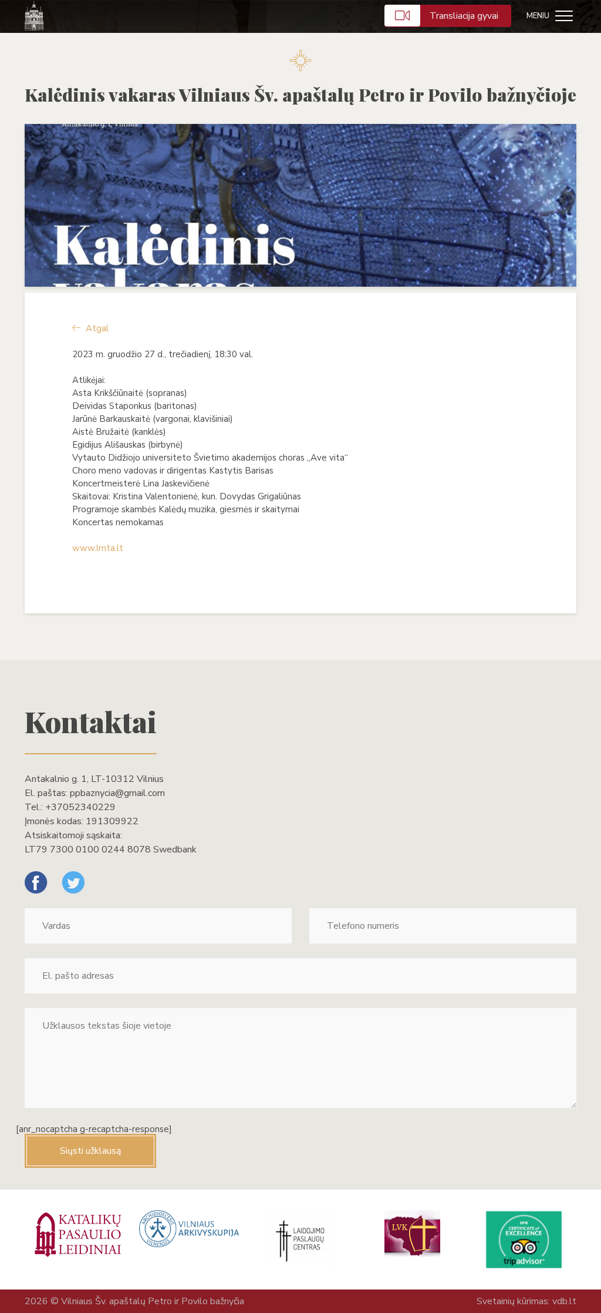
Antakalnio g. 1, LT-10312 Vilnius (94, 779)
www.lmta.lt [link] (97, 548)
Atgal (96, 328)
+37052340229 (80, 807)
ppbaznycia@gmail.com (117, 793)
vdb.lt (564, 1301)
